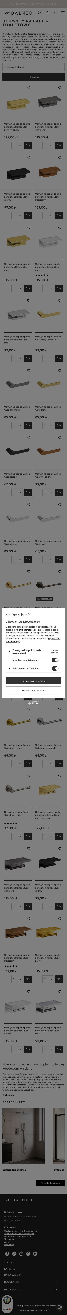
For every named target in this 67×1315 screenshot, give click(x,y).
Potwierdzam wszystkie (33, 680)
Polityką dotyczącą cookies (28, 629)
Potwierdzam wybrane (33, 690)
